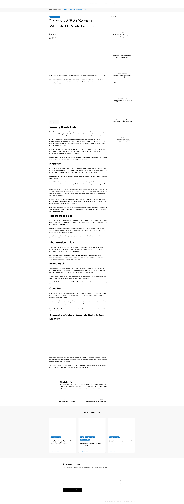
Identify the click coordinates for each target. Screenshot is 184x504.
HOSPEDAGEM (82, 3)
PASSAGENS (113, 3)
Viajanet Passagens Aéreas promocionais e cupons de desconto (122, 120)
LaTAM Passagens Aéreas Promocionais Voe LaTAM (123, 140)
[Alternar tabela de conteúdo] (56, 122)
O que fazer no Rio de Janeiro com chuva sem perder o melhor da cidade (122, 36)
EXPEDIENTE (112, 501)
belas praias (58, 79)
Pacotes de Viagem (85, 439)
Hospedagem (124, 73)
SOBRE (106, 501)
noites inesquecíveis (64, 361)
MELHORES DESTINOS (94, 3)
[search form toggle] (169, 4)
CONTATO (119, 501)
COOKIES (133, 501)
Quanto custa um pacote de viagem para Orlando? (91, 444)
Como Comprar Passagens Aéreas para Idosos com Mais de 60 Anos (123, 101)
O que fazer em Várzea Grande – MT (120, 441)
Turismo (122, 32)
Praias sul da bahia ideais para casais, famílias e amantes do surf (122, 56)
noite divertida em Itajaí (65, 224)
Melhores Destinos (122, 53)
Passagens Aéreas (122, 98)
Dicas (119, 73)
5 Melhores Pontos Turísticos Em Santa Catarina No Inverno (61, 442)
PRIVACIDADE (126, 501)
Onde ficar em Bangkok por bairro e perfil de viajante (122, 76)
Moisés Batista (52, 34)
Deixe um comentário (54, 39)
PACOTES (104, 3)
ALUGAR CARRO (72, 3)
